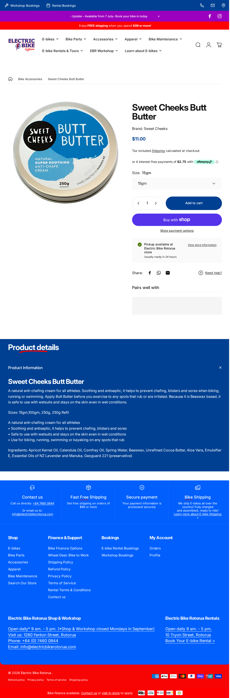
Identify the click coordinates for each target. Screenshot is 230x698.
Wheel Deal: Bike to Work (68, 555)
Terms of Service (62, 583)
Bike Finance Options (65, 548)
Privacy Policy (60, 576)
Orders (155, 548)
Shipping (154, 151)
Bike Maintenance (22, 576)
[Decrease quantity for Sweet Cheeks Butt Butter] (134, 203)
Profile (155, 555)
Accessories (18, 562)
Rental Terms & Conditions (69, 590)
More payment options (173, 230)
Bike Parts (16, 555)
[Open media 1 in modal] (64, 153)
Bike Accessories (30, 79)
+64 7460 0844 (43, 503)
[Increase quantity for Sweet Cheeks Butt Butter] (153, 203)
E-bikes (14, 548)
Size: (138, 173)
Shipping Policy (60, 562)
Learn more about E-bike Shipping (194, 515)
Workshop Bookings (117, 555)
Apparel (14, 569)
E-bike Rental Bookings (120, 548)
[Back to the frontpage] (10, 79)
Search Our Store (22, 583)
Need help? (210, 273)
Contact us (57, 597)
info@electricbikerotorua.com (32, 514)
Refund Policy (59, 569)
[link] (81, 629)
